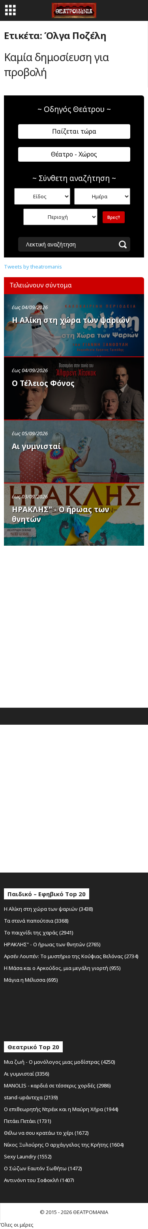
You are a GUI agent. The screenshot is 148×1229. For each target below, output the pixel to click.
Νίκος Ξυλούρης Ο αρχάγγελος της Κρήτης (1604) (64, 1144)
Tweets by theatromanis (33, 266)
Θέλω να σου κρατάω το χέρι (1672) (46, 1132)
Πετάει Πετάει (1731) (27, 1121)
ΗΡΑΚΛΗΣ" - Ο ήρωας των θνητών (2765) (52, 944)
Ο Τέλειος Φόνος (43, 383)
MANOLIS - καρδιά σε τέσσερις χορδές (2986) (57, 1085)
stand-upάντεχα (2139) (31, 1097)
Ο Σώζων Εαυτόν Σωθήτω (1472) (43, 1168)
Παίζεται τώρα (74, 131)
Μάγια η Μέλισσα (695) (31, 979)
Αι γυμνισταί (36, 446)
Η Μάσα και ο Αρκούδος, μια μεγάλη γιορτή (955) (62, 968)
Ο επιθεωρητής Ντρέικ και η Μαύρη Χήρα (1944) (61, 1109)
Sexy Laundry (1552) (28, 1156)
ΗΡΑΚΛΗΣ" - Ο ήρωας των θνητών (60, 514)
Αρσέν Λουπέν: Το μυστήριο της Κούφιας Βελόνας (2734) (71, 956)
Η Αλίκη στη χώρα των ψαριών (71, 320)
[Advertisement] (74, 625)
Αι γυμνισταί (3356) (26, 1073)
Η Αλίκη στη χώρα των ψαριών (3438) (48, 908)
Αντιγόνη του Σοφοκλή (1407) (39, 1180)
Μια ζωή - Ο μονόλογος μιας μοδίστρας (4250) (59, 1061)
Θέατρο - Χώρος (74, 154)
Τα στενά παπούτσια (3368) (36, 920)
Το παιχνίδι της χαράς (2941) (38, 932)
